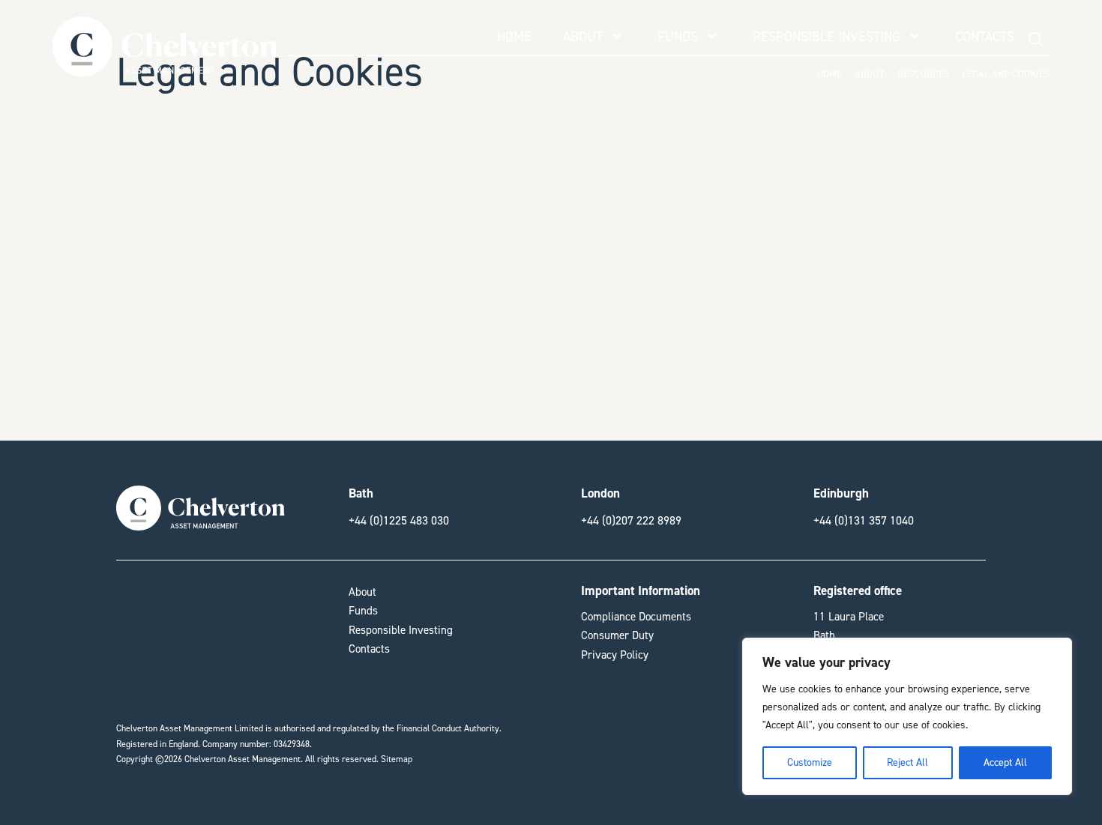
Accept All (1005, 762)
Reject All (907, 762)
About (583, 37)
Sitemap (396, 759)
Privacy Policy (614, 654)
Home (514, 37)
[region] (907, 716)
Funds (677, 37)
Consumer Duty (617, 635)
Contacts (984, 37)
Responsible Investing (826, 37)
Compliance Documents (636, 616)
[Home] (164, 68)
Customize (809, 762)
